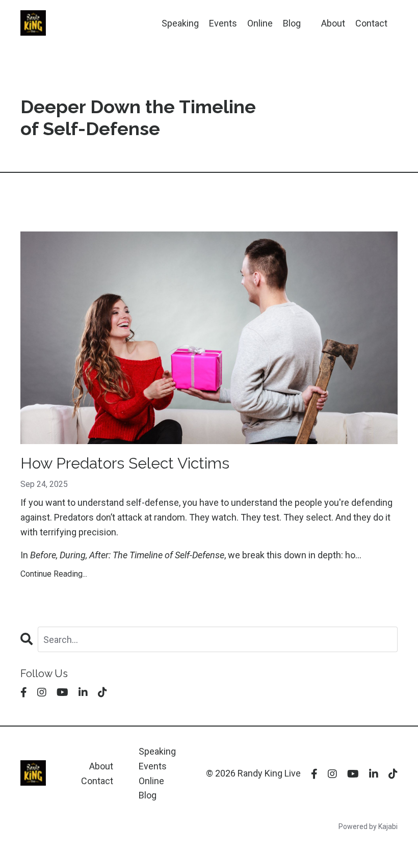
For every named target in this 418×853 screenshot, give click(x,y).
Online (260, 23)
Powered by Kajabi (368, 826)
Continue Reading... (53, 574)
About (333, 23)
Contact (371, 23)
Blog (292, 23)
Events (223, 23)
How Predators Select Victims (124, 463)
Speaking (180, 23)
